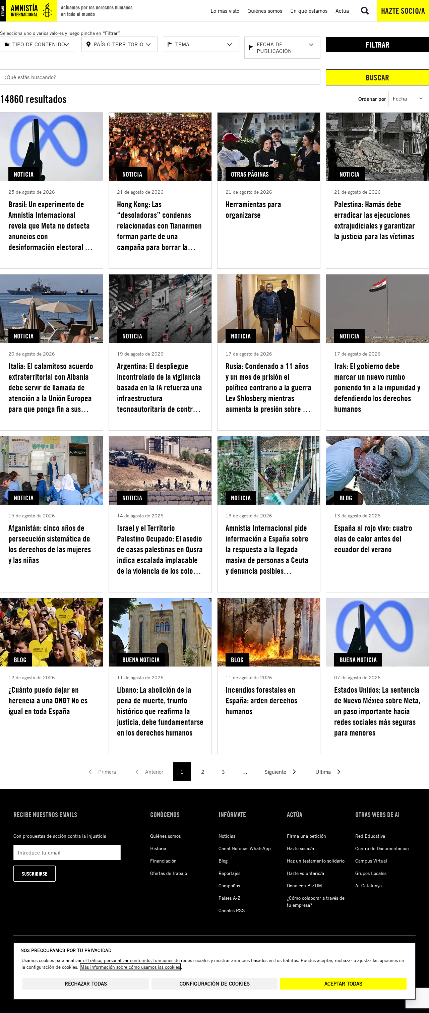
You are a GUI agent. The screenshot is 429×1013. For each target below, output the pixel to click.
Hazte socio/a (403, 11)
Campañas (229, 885)
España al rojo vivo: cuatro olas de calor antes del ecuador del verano (373, 538)
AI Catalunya (368, 885)
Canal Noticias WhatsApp (245, 848)
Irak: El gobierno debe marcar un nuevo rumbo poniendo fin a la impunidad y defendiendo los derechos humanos (377, 387)
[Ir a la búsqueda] (365, 10)
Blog (223, 861)
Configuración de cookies (215, 983)
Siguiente (275, 771)
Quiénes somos (165, 836)
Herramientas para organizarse (253, 209)
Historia (158, 848)
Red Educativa (370, 836)
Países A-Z (229, 898)
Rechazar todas (86, 983)
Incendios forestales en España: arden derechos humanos (261, 700)
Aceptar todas (343, 983)
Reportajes (229, 873)
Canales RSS (232, 910)
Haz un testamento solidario (316, 861)
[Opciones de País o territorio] (148, 45)
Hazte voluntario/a (305, 873)
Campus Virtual (371, 861)
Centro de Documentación (382, 848)
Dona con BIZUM (304, 885)
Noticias (227, 836)
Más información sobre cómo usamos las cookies (130, 967)
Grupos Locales (370, 873)
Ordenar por (372, 98)
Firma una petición (306, 836)
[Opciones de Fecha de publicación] (311, 45)
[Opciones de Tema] (230, 45)
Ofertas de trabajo (168, 873)
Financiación (163, 861)
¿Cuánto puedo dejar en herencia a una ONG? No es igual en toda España (47, 700)
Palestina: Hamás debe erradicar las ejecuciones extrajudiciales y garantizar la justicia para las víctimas (374, 220)
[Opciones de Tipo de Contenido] (67, 45)
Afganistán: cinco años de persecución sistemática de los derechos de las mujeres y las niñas (49, 544)
